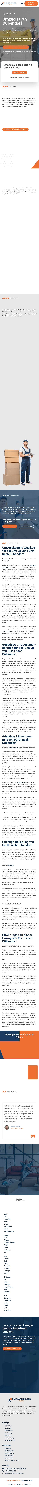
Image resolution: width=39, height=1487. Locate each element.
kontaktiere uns (6, 631)
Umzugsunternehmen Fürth (14, 1480)
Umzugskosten (6, 559)
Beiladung (10, 865)
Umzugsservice (20, 782)
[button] (21, 3)
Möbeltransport (13, 747)
